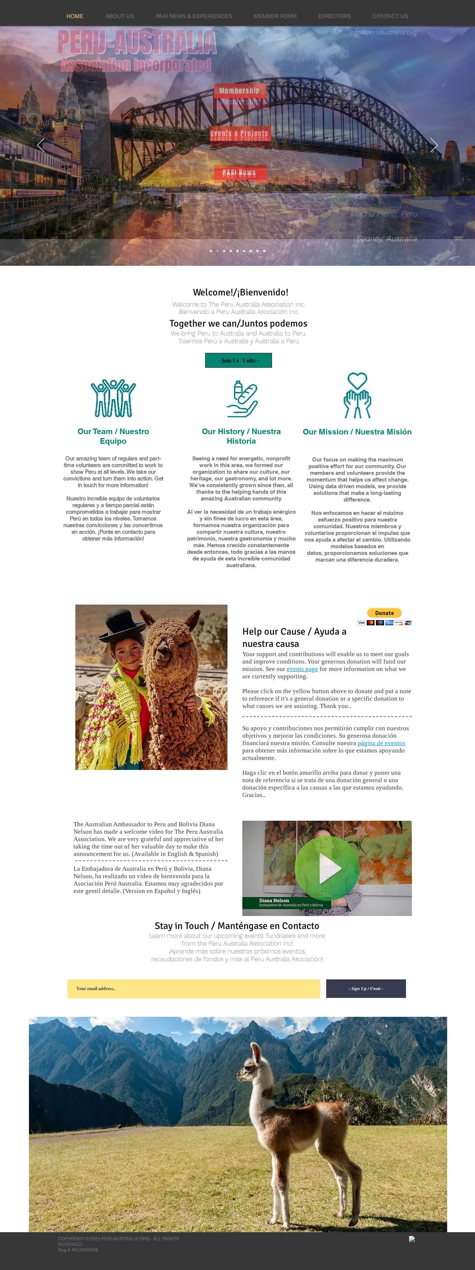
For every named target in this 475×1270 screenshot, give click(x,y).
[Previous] (41, 145)
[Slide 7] (224, 251)
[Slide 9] (244, 251)
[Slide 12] (257, 251)
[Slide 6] (251, 251)
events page (302, 668)
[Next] (434, 145)
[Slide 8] (231, 251)
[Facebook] (412, 1239)
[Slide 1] (217, 251)
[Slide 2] (211, 251)
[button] (384, 616)
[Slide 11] (264, 251)
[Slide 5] (237, 251)
